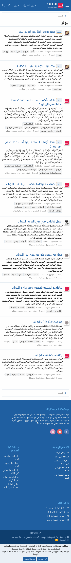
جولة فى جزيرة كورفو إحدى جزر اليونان (39, 254)
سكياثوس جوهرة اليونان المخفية (39, 65)
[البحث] (3, 5)
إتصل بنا (63, 537)
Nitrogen (34, 533)
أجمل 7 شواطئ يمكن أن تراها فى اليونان (33, 184)
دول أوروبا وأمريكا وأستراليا (31, 55)
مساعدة (15, 537)
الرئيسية (63, 540)
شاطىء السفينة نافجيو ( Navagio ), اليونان (37, 287)
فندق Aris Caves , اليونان (47, 321)
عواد (60, 241)
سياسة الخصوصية (29, 537)
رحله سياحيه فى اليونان (48, 355)
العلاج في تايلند (62, 452)
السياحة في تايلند (62, 456)
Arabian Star (57, 51)
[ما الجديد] (9, 5)
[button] (67, 5)
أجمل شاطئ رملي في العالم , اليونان (40, 221)
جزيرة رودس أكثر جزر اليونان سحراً (39, 31)
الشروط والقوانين (48, 537)
